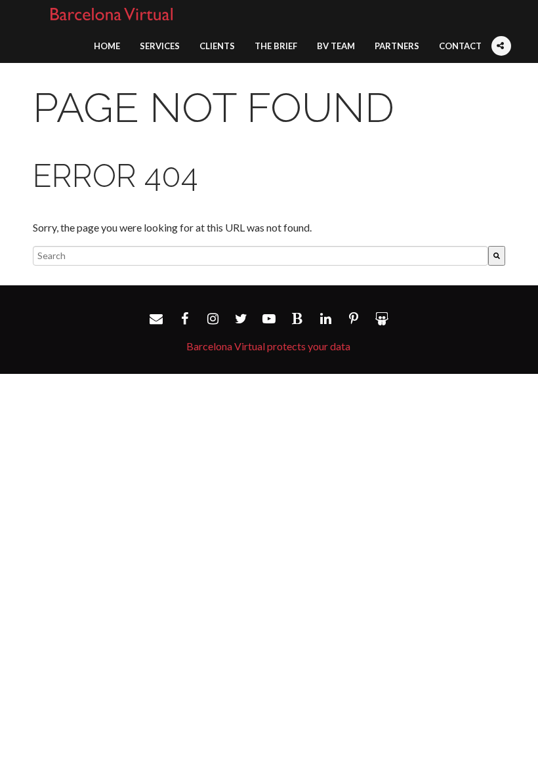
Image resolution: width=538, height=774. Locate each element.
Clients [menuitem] (217, 46)
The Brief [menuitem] (276, 46)
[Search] (496, 256)
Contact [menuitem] (460, 46)
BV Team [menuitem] (336, 46)
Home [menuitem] (107, 46)
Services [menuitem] (160, 46)
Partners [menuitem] (397, 46)
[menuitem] (501, 38)
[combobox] (260, 256)
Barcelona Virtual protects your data (268, 346)
